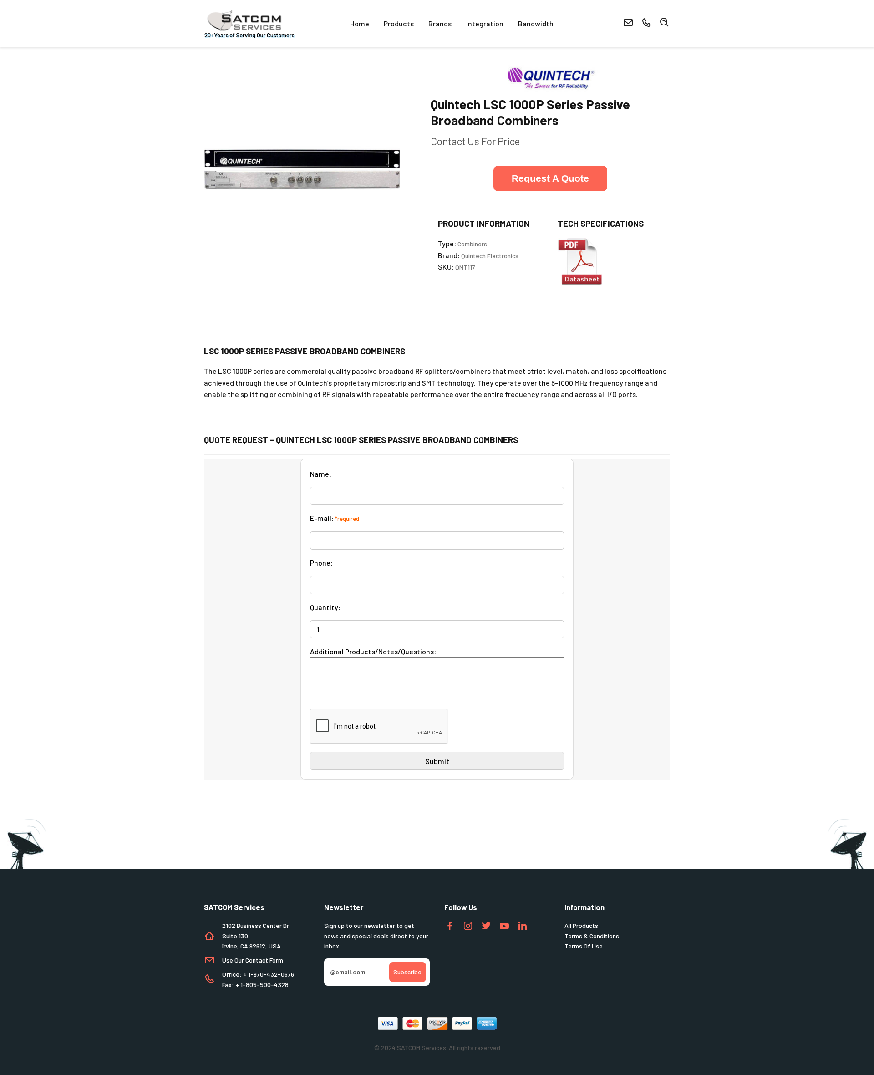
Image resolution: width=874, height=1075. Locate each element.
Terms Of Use (583, 946)
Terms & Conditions (591, 936)
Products (399, 23)
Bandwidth (536, 23)
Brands (440, 23)
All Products (581, 925)
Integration (484, 23)
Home (359, 23)
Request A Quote (550, 178)
